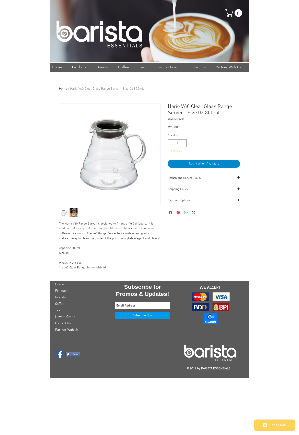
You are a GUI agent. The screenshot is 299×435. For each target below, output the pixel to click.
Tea (57, 311)
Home (63, 89)
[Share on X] (193, 212)
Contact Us (63, 324)
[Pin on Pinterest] (178, 212)
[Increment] (183, 143)
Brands (60, 297)
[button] (234, 13)
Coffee (59, 304)
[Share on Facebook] (170, 212)
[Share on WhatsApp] (185, 212)
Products (61, 291)
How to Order (65, 317)
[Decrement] (171, 143)
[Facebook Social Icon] (59, 354)
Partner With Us (67, 330)
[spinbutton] (177, 143)
